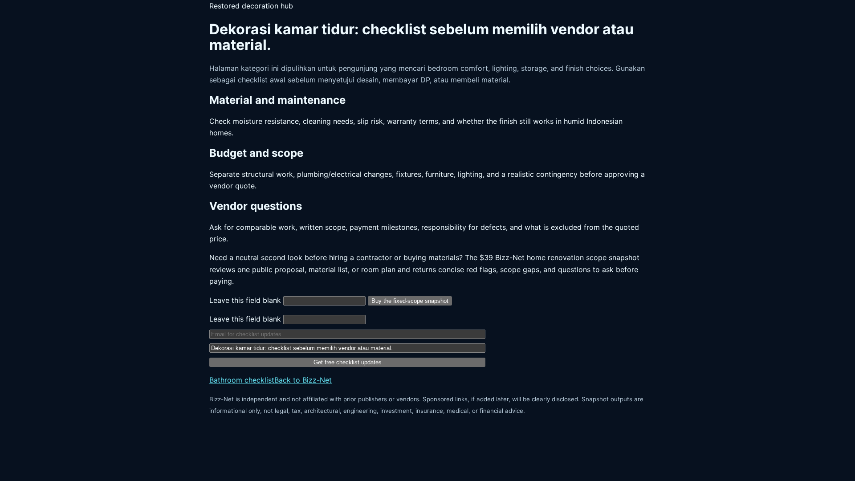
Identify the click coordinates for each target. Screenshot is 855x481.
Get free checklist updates (348, 362)
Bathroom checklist (241, 379)
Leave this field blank (246, 300)
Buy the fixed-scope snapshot (409, 301)
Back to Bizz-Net (303, 379)
